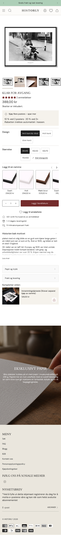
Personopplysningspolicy (13, 464)
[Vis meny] (4, 10)
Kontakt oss (7, 459)
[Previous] (3, 3)
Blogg (4, 448)
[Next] (57, 3)
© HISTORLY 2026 (10, 519)
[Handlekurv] (57, 10)
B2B (4, 454)
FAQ (4, 444)
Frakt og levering (12, 278)
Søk (4, 438)
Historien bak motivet (13, 233)
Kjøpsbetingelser (9, 469)
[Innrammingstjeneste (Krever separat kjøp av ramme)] (10, 296)
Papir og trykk (11, 269)
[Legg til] (54, 300)
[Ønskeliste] (51, 10)
